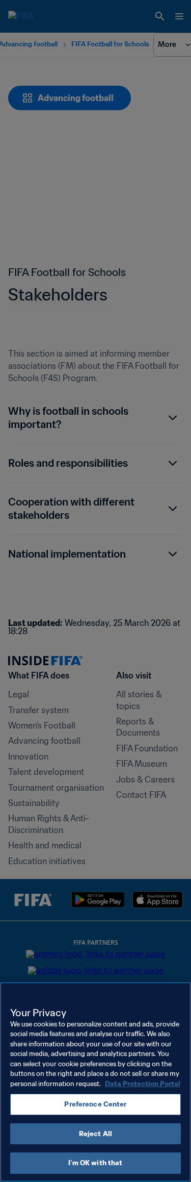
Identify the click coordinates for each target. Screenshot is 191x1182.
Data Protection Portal (142, 1083)
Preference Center (95, 1104)
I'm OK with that (95, 1163)
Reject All (95, 1133)
